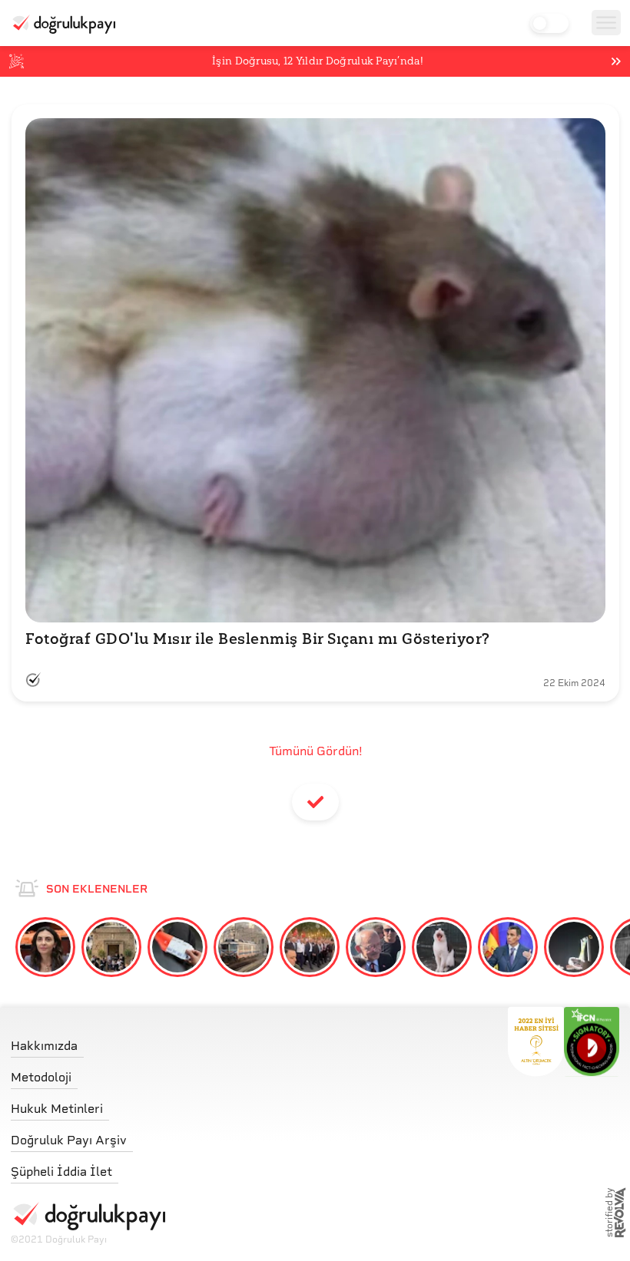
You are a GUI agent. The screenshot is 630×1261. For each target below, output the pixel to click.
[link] (88, 1042)
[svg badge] (592, 1041)
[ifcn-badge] (536, 1041)
